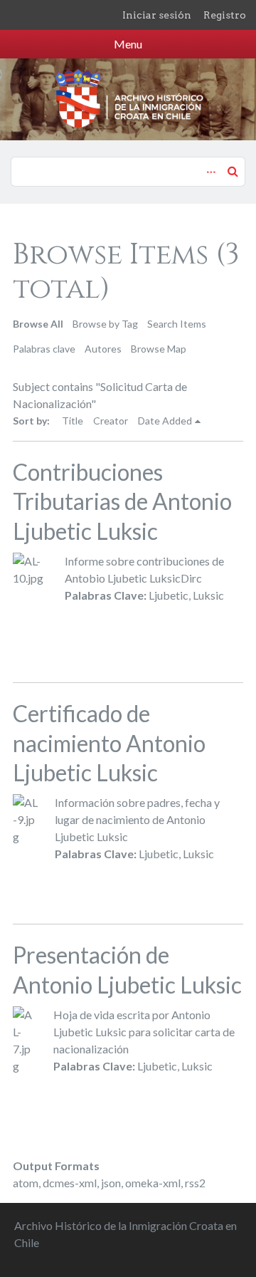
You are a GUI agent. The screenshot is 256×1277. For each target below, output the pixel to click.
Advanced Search (209, 164)
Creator (110, 421)
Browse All (38, 324)
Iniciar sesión (156, 15)
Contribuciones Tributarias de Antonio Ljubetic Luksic (122, 501)
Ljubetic (168, 595)
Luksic (208, 595)
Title (72, 421)
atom (25, 1182)
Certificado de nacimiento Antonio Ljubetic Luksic (109, 742)
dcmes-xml (70, 1182)
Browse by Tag (105, 324)
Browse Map (158, 349)
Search (232, 171)
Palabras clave (44, 349)
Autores (103, 349)
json (111, 1182)
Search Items (176, 324)
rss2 (195, 1182)
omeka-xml (153, 1182)
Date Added (165, 421)
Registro (224, 15)
